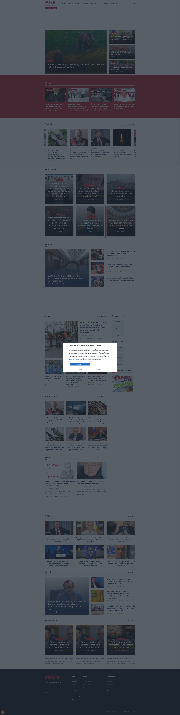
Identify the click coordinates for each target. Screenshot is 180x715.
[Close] (114, 345)
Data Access (90, 369)
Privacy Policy (98, 369)
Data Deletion (82, 369)
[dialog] (90, 357)
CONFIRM (79, 364)
